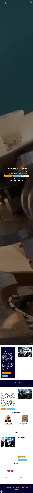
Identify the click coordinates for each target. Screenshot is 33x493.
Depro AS (20, 477)
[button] (31, 2)
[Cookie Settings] (1, 491)
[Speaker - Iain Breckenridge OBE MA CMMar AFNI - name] (25, 422)
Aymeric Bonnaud (8, 423)
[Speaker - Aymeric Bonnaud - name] (8, 422)
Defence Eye (7, 477)
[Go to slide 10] (17, 432)
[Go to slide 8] (15, 432)
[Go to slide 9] (16, 432)
